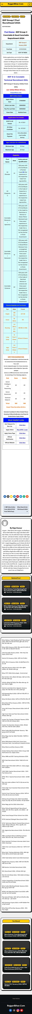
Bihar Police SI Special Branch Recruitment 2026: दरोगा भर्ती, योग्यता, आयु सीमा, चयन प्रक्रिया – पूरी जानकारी (15, 810)
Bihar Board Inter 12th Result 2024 (22, 508)
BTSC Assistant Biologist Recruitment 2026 (14, 819)
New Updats (15, 16)
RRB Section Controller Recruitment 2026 (14, 867)
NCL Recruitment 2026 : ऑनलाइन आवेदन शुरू (14, 871)
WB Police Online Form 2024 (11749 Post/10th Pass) (9, 509)
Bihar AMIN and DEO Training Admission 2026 (15, 756)
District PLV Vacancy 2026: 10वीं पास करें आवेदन (14, 658)
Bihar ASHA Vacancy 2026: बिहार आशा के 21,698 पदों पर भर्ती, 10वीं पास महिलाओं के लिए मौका (16, 607)
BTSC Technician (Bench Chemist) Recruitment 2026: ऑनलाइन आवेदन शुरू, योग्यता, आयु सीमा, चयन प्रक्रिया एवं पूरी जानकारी (15, 825)
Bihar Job (7, 586)
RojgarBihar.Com (15, 4)
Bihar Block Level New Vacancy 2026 (12, 747)
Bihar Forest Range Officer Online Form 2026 (15, 815)
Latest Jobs (6, 16)
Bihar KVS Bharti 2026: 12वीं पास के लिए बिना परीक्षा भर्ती (16, 699)
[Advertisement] (16, 474)
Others (22, 16)
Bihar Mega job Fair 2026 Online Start (13, 804)
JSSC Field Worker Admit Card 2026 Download (15, 858)
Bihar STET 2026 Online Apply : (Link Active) (14, 673)
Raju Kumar (17, 528)
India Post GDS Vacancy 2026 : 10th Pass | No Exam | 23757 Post (15, 623)
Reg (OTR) (20, 429)
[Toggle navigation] (2, 4)
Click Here (22, 425)
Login (26, 429)
